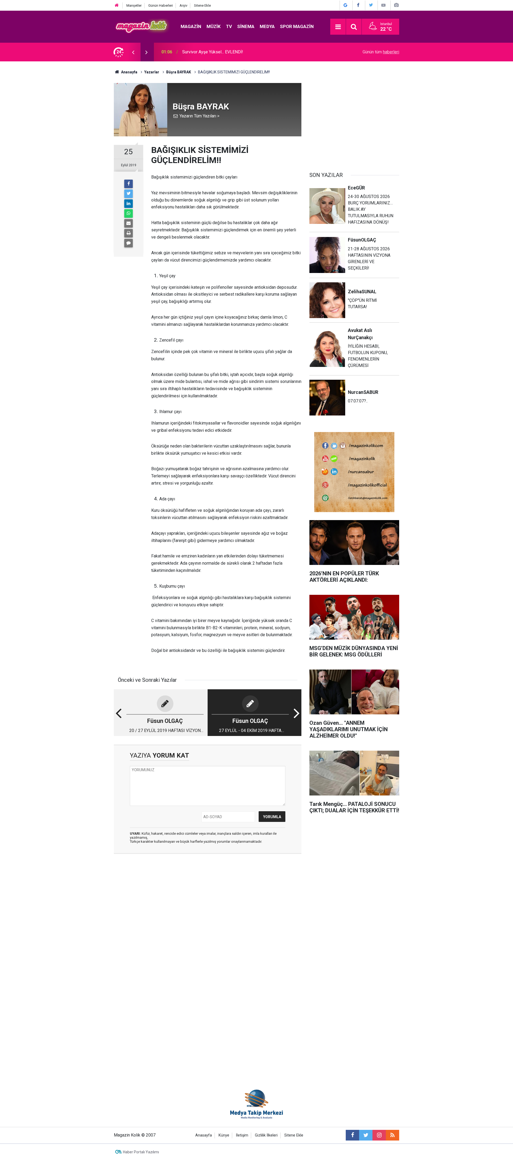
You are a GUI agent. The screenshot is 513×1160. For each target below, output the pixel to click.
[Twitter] (128, 193)
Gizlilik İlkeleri (266, 1135)
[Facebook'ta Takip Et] (358, 5)
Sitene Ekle (202, 5)
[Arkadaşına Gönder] (128, 223)
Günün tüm (381, 51)
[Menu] (338, 27)
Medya (267, 26)
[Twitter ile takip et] (365, 1135)
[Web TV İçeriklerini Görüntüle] (383, 5)
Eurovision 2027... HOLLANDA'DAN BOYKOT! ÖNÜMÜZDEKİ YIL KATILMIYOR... (241, 52)
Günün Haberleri (160, 5)
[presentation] (133, 52)
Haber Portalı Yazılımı (141, 1152)
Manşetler (134, 5)
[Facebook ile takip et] (352, 1135)
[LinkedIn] (128, 203)
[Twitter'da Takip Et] (371, 5)
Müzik (214, 26)
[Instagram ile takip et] (379, 1135)
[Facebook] (128, 184)
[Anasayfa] (117, 5)
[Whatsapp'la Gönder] (128, 213)
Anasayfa (203, 1135)
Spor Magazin (297, 26)
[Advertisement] (354, 120)
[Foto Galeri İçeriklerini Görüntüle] (396, 5)
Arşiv (183, 5)
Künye (224, 1135)
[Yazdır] (128, 233)
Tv (229, 26)
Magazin (191, 26)
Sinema (245, 26)
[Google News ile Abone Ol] (345, 5)
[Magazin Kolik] (142, 26)
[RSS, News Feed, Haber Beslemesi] (392, 1135)
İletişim (242, 1135)
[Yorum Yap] (128, 243)
